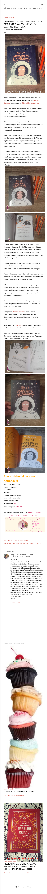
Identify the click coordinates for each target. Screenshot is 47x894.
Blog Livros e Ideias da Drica (21, 555)
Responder (15, 602)
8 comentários (19, 795)
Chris (6, 515)
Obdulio (38, 512)
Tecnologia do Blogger (25, 887)
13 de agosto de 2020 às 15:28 (20, 556)
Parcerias (23, 8)
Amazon (19, 507)
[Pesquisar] (42, 3)
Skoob (16, 504)
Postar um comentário (22, 873)
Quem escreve (36, 8)
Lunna (31, 512)
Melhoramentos (18, 312)
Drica (12, 515)
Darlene (24, 515)
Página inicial (10, 8)
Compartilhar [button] (8, 540)
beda (13, 543)
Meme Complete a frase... (20, 791)
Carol (31, 515)
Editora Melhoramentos (30, 103)
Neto (17, 515)
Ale (35, 515)
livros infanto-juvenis (22, 543)
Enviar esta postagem (21, 540)
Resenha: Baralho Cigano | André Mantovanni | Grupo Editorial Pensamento (20, 866)
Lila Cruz (19, 325)
